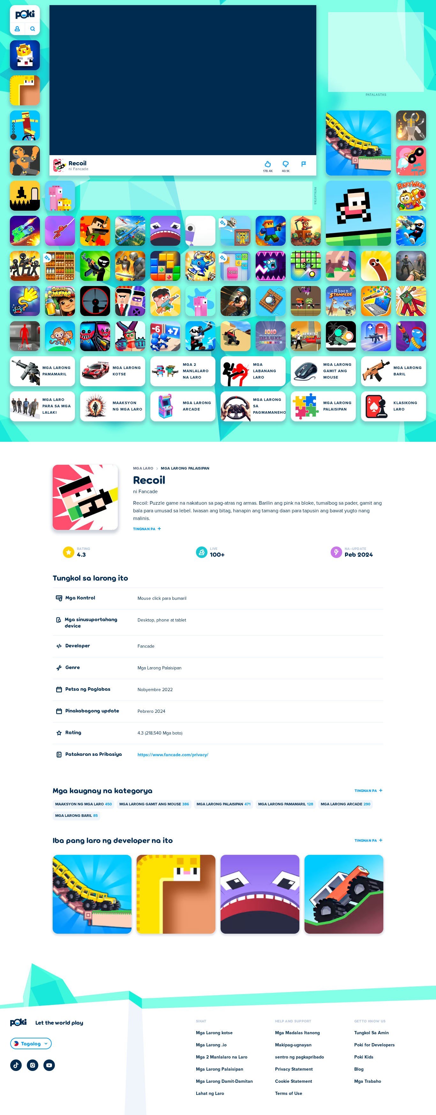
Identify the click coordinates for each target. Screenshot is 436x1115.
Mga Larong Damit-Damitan (224, 1081)
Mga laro (143, 469)
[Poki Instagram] (32, 1065)
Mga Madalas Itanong (297, 1033)
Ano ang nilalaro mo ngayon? (32, 29)
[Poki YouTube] (49, 1065)
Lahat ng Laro (210, 1093)
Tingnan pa (144, 528)
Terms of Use (288, 1093)
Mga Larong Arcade (345, 804)
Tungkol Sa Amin (371, 1033)
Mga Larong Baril (76, 816)
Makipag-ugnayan (293, 1045)
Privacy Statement (294, 1069)
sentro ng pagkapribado (299, 1057)
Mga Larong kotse (214, 1033)
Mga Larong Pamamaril (285, 804)
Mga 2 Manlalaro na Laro (221, 1057)
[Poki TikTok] (16, 1065)
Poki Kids (363, 1057)
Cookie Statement (293, 1081)
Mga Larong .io (211, 1045)
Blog (359, 1069)
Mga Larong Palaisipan (185, 469)
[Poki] (24, 14)
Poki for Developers (374, 1045)
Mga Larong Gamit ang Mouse (154, 804)
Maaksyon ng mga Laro (83, 804)
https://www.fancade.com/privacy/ (173, 755)
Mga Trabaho (367, 1081)
